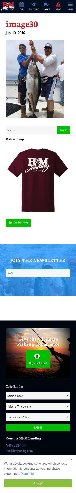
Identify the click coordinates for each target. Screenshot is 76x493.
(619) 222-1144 (16, 445)
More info (27, 473)
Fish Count (34, 9)
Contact (46, 9)
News (58, 9)
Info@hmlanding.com (19, 451)
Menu (70, 9)
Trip (22, 9)
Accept (38, 483)
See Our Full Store (18, 222)
